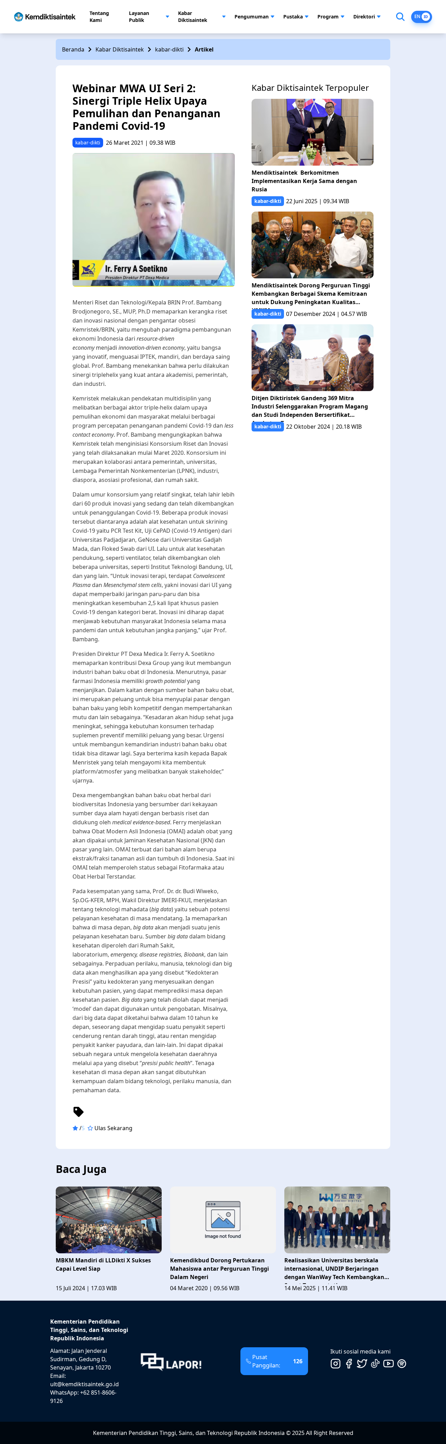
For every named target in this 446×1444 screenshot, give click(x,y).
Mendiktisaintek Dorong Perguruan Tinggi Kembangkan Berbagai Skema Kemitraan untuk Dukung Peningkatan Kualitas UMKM (311, 295)
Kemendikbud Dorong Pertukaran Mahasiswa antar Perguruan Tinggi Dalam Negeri (219, 1268)
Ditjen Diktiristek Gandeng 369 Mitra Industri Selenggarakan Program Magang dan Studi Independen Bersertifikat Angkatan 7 (310, 408)
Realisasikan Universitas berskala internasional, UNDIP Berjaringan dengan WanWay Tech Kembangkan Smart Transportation (334, 1270)
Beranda (73, 49)
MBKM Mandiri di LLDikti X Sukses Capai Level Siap (103, 1264)
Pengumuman (251, 16)
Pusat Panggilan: (277, 1361)
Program (328, 16)
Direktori (364, 16)
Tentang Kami (99, 16)
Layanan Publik (139, 16)
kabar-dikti (169, 49)
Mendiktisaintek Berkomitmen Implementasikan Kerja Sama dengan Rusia (304, 181)
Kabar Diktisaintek (192, 16)
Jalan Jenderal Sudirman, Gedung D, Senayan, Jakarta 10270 (80, 1359)
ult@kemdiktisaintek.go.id (84, 1384)
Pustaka (293, 16)
